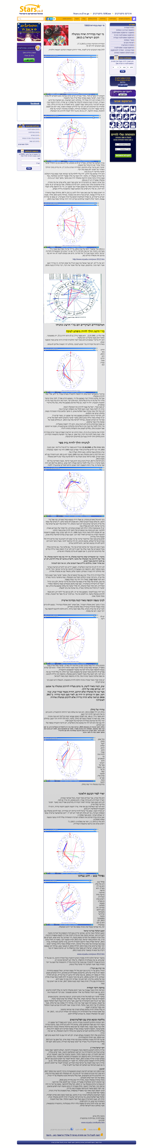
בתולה (112, 113)
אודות (82, 1142)
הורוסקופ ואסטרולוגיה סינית (124, 35)
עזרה (52, 1142)
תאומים (133, 113)
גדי (113, 129)
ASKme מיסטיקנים (102, 13)
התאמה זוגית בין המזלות (125, 30)
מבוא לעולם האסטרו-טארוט (124, 53)
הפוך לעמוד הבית (69, 1142)
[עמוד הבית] (134, 19)
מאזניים (133, 129)
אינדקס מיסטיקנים (123, 13)
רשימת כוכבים (129, 43)
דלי (119, 129)
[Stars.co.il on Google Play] (54, 20)
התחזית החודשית (127, 45)
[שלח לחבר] (85, 1129)
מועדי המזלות (129, 40)
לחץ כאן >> (123, 85)
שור (126, 113)
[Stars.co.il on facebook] (47, 20)
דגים (126, 129)
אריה (133, 121)
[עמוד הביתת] (30, 16)
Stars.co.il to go (81, 13)
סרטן (126, 121)
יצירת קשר (99, 1142)
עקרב (112, 121)
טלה (119, 113)
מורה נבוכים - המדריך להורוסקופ (122, 50)
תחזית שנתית (129, 28)
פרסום (77, 1142)
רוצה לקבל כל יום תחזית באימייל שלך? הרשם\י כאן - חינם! (73, 1135)
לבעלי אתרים (59, 1142)
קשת (119, 121)
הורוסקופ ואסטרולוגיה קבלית (124, 38)
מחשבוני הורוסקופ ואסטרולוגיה (123, 33)
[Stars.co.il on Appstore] (50, 20)
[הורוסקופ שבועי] (123, 104)
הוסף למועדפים (89, 1142)
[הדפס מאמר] (99, 1129)
